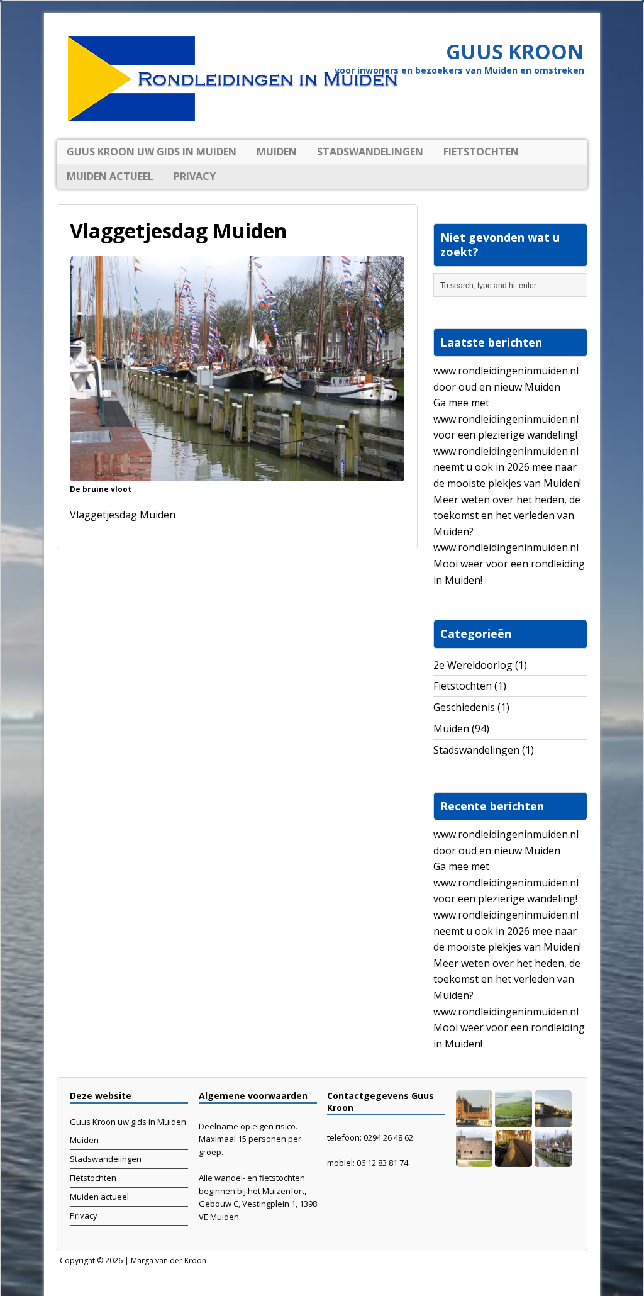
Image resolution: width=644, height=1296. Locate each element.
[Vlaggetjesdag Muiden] (237, 472)
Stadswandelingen (370, 152)
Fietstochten (481, 152)
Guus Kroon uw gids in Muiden (151, 152)
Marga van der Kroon (168, 1260)
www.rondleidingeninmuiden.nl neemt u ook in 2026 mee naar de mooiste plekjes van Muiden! (507, 467)
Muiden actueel (110, 176)
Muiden (277, 152)
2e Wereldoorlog (473, 665)
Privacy (195, 176)
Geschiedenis (464, 707)
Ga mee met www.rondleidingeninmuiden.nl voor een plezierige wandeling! (506, 419)
